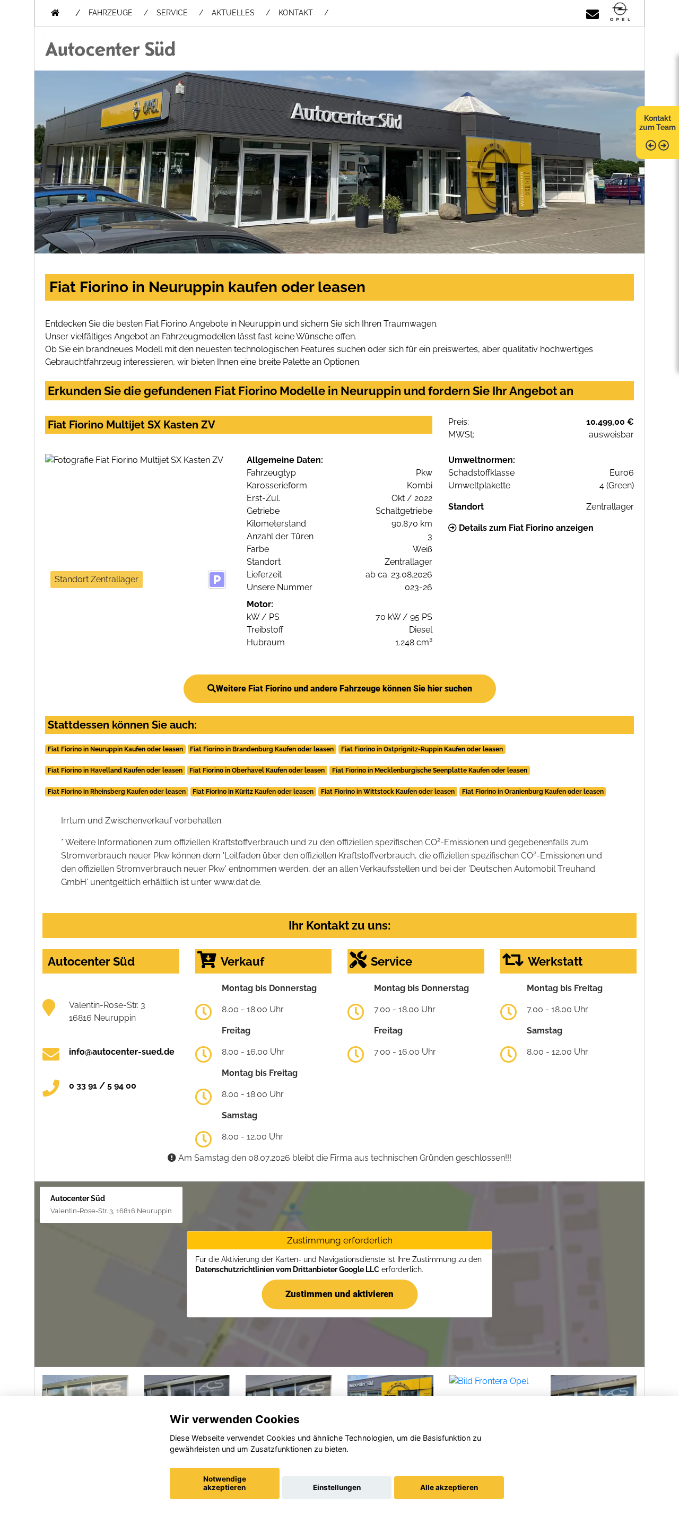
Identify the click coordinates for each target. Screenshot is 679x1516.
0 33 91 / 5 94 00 (102, 1086)
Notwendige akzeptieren (224, 1483)
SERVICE (172, 12)
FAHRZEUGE (111, 12)
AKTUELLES (233, 12)
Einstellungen (337, 1487)
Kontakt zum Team (657, 123)
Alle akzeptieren (449, 1487)
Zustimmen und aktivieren (339, 1294)
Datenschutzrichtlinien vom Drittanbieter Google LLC (287, 1269)
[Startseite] (620, 12)
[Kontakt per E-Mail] (592, 12)
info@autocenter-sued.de (122, 1052)
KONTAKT (295, 12)
